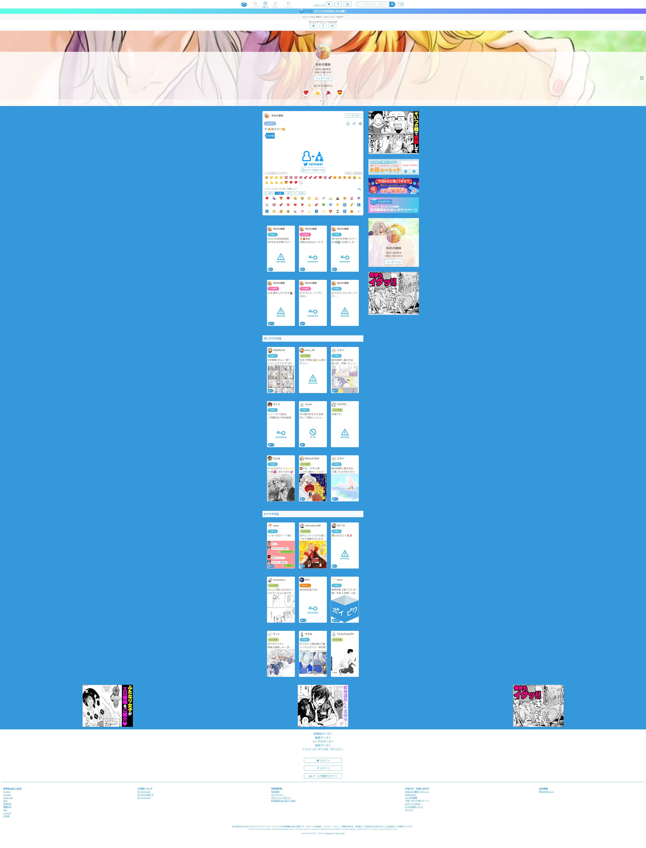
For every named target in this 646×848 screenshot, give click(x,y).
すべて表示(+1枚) (315, 170)
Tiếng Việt (8, 797)
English (6, 791)
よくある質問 (411, 797)
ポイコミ (409, 809)
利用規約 (275, 791)
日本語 (6, 816)
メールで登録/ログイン (324, 776)
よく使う (269, 193)
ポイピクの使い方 (145, 794)
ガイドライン (277, 794)
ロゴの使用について (414, 806)
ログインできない (413, 803)
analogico (329, 833)
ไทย (5, 810)
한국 (5, 800)
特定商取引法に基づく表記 (283, 800)
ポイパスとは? (144, 797)
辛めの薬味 (323, 64)
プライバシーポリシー (281, 797)
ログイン (324, 760)
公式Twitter (410, 794)
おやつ (290, 193)
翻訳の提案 (16, 788)
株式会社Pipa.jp (546, 791)
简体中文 (7, 803)
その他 (300, 193)
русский (7, 813)
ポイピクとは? (144, 791)
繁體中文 (7, 806)
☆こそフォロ (323, 78)
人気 (279, 193)
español (7, 794)
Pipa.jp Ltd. (340, 833)
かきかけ (270, 123)
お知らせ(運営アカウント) (417, 791)
